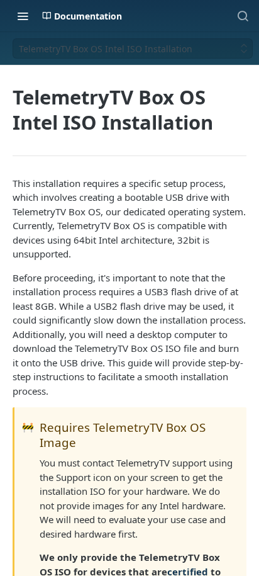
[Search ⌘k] (243, 16)
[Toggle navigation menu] (23, 16)
